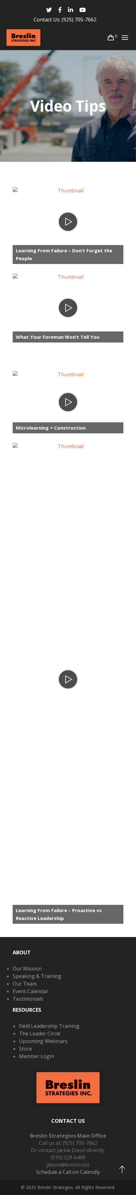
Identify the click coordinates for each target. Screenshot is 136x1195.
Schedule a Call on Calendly (68, 1172)
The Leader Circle (39, 1033)
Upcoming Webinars (43, 1041)
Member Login (36, 1056)
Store (25, 1048)
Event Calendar (30, 991)
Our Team (25, 983)
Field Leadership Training (49, 1025)
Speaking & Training (37, 976)
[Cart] (110, 37)
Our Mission (27, 968)
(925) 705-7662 (79, 20)
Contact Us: (47, 20)
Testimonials (28, 998)
